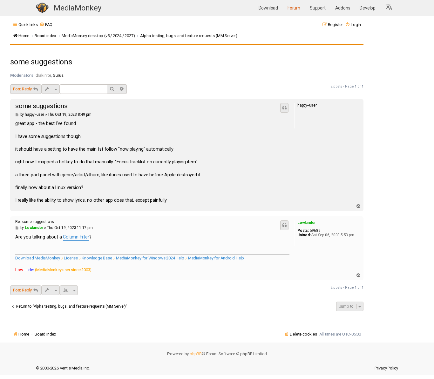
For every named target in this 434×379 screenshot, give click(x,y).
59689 (315, 230)
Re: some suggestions (34, 221)
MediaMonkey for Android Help (216, 258)
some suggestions (41, 61)
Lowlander (306, 222)
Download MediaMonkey (37, 258)
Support (318, 7)
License (71, 258)
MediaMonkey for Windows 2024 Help (150, 258)
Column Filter (76, 237)
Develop (368, 7)
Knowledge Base (97, 258)
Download (268, 7)
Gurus (58, 75)
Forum (294, 7)
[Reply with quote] (284, 108)
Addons (342, 7)
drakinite (43, 75)
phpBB (196, 353)
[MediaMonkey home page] (42, 8)
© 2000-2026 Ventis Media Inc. (63, 368)
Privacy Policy (386, 368)
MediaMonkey (77, 7)
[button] (389, 8)
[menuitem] (45, 24)
